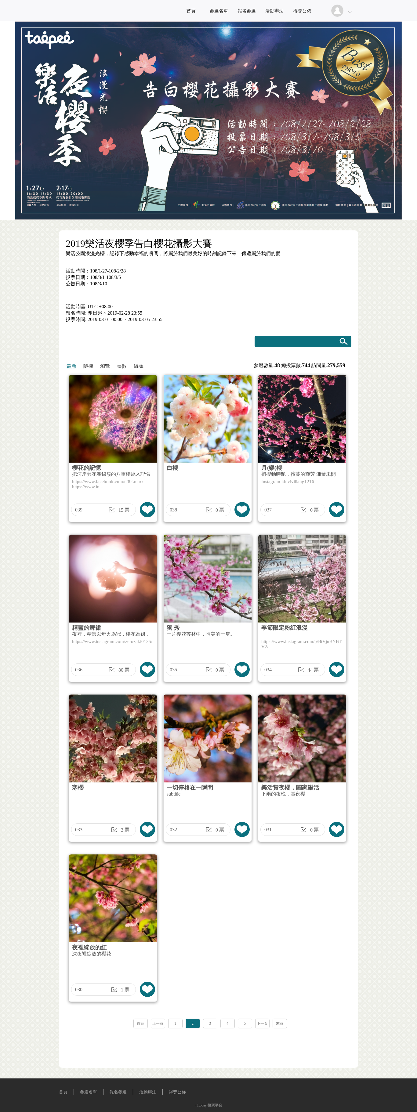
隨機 (88, 366)
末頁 (279, 1023)
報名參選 (247, 11)
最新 (71, 366)
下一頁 (262, 1023)
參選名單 (219, 11)
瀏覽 (105, 366)
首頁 (191, 11)
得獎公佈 (302, 11)
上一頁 (157, 1023)
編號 (138, 366)
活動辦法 (274, 11)
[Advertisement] (208, 1046)
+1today (201, 1105)
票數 (122, 366)
